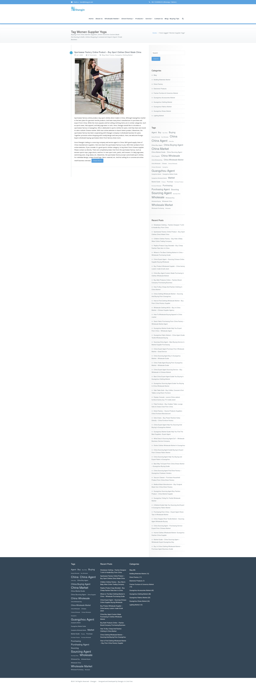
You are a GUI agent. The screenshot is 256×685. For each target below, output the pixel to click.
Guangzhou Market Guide (169, 174)
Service (148, 19)
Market (171, 177)
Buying (172, 132)
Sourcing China (176, 193)
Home (91, 19)
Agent (154, 132)
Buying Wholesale (156, 137)
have (136, 128)
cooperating (98, 133)
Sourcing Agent (162, 193)
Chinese (164, 163)
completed (103, 150)
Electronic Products (160, 88)
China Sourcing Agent (174, 152)
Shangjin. (121, 681)
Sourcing (175, 189)
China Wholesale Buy (157, 160)
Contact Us (158, 19)
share (103, 145)
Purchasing (167, 185)
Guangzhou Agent (163, 170)
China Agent (159, 140)
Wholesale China (167, 201)
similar (132, 123)
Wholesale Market (111, 19)
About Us (99, 19)
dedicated (106, 128)
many (115, 120)
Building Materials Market (162, 80)
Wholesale (158, 197)
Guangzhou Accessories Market (164, 97)
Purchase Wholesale (156, 185)
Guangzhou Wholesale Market (159, 178)
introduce (136, 125)
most (96, 123)
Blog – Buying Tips (172, 19)
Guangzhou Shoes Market (162, 111)
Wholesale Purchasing (158, 208)
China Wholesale (170, 155)
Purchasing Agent (161, 189)
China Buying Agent (173, 145)
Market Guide (156, 182)
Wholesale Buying (156, 201)
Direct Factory (127, 19)
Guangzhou (165, 167)
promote (84, 135)
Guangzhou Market (156, 174)
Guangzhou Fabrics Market (163, 106)
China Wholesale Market (173, 159)
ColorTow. (129, 681)
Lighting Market (159, 115)
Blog (103, 55)
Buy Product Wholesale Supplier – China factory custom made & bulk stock (111, 608)
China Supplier (156, 156)
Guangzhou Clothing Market (124, 55)
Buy (159, 132)
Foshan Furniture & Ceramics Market (166, 93)
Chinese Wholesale (172, 163)
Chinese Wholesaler (156, 167)
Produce (164, 182)
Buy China (165, 132)
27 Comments (92, 55)
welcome (135, 135)
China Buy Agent (157, 145)
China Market (160, 148)
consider (93, 147)
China (173, 136)
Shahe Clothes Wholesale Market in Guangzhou (169, 445)
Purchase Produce (178, 182)
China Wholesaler (156, 163)
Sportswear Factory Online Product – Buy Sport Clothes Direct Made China (107, 52)
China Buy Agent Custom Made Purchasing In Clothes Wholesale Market (111, 616)
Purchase (170, 182)
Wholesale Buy (170, 198)
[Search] (183, 19)
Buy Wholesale (164, 137)
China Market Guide (159, 152)
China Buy (171, 141)
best (80, 120)
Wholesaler (168, 208)
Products (138, 19)
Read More (97, 161)
